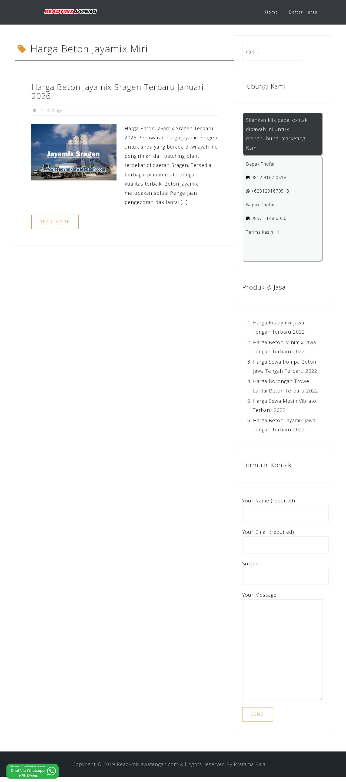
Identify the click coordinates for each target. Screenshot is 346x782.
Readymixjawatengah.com (147, 764)
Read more (55, 221)
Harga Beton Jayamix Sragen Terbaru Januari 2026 (117, 91)
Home (271, 12)
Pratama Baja (249, 764)
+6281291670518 (269, 191)
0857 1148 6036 (268, 218)
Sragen (58, 110)
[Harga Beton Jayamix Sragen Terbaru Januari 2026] (74, 151)
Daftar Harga (303, 12)
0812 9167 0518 (268, 177)
